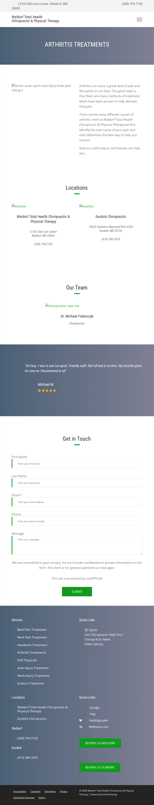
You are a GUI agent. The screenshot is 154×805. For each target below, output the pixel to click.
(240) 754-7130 (131, 4)
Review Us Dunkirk (99, 767)
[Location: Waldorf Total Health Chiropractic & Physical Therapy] (43, 206)
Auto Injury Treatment (33, 668)
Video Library (93, 643)
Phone (16, 514)
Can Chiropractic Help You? (103, 634)
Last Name (19, 476)
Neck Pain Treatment (32, 637)
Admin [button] (41, 797)
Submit (77, 592)
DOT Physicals (27, 660)
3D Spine (90, 630)
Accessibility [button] (19, 791)
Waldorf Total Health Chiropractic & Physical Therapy (42, 709)
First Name (19, 457)
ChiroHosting (110, 794)
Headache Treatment (32, 645)
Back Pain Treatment (32, 630)
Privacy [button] (63, 791)
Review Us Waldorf (100, 743)
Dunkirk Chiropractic (32, 719)
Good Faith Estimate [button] (23, 797)
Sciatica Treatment (30, 683)
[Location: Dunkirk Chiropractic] (110, 206)
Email (17, 495)
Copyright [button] (35, 791)
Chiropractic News (97, 639)
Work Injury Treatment (33, 676)
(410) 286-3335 (27, 758)
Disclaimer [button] (50, 791)
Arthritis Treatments (31, 653)
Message (18, 533)
